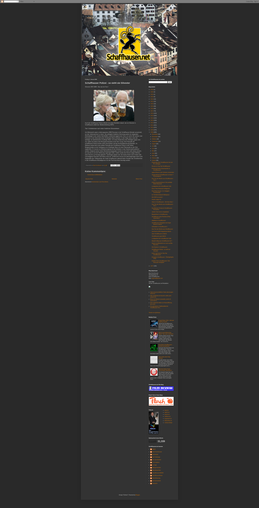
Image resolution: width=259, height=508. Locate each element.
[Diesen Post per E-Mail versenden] (111, 165)
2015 (152, 115)
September (155, 141)
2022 (152, 99)
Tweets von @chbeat (154, 312)
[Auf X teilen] (115, 165)
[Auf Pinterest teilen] (119, 165)
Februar (154, 158)
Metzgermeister (156, 467)
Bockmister (155, 454)
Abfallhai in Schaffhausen (159, 220)
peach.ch (167, 414)
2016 (152, 113)
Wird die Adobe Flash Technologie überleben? (165, 369)
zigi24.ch (167, 412)
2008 (152, 132)
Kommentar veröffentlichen (95, 174)
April (153, 153)
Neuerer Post (89, 179)
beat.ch (167, 410)
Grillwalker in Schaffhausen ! (159, 226)
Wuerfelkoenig (156, 478)
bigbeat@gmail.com (157, 278)
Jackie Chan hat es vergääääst (160, 212)
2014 (152, 118)
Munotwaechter (156, 470)
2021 (152, 101)
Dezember (155, 134)
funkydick (154, 483)
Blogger (138, 495)
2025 (152, 92)
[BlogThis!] (113, 165)
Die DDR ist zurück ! (157, 197)
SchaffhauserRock (157, 475)
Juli (153, 146)
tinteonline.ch (168, 420)
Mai (153, 151)
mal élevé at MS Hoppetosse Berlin (161, 231)
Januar (154, 160)
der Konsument (156, 480)
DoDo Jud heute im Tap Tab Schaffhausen (159, 254)
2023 (152, 96)
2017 (152, 111)
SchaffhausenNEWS (157, 473)
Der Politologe (156, 457)
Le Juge (154, 465)
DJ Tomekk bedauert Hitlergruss (160, 194)
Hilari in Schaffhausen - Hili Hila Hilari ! (162, 202)
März (153, 155)
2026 (152, 89)
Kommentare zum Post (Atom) (100, 182)
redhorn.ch (167, 416)
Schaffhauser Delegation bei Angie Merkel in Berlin (161, 223)
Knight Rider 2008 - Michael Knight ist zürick (166, 321)
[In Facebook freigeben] (117, 165)
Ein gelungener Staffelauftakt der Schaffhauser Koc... (159, 307)
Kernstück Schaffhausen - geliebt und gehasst (166, 345)
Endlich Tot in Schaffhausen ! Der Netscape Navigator (161, 261)
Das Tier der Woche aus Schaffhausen (162, 229)
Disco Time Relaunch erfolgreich (161, 188)
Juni (153, 148)
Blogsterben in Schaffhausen (160, 214)
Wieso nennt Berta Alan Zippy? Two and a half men (166, 333)
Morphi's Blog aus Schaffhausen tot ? (162, 241)
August (154, 143)
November (155, 136)
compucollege (168, 422)
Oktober (154, 139)
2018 (152, 108)
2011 (152, 125)
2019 (152, 106)
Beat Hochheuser (157, 452)
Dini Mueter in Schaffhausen (159, 247)
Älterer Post (139, 179)
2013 (152, 120)
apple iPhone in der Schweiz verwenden (163, 172)
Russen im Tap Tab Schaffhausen (161, 166)
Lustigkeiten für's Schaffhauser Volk (161, 186)
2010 (152, 127)
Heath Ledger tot (156, 199)
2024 (152, 94)
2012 (152, 122)
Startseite (114, 179)
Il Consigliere (156, 462)
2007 (152, 266)
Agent (154, 449)
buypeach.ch (168, 418)
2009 (152, 130)
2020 (152, 103)
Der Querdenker (156, 459)
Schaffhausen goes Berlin (159, 236)
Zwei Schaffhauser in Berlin (159, 233)
